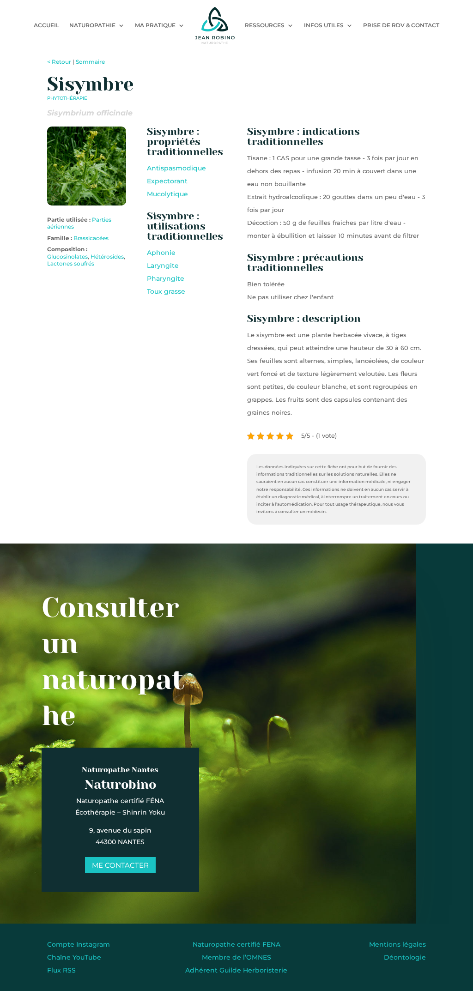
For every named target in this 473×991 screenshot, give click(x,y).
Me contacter (120, 865)
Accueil (46, 25)
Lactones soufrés (70, 263)
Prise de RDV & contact (401, 25)
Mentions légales (397, 944)
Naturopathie (92, 25)
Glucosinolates (67, 256)
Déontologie (405, 957)
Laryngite (163, 265)
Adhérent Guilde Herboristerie (236, 970)
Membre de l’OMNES (236, 957)
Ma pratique (155, 25)
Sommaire (90, 61)
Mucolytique (167, 194)
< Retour (59, 61)
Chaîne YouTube (74, 957)
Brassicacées (91, 238)
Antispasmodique (176, 168)
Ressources (265, 25)
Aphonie (161, 252)
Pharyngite (165, 278)
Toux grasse (166, 291)
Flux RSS (61, 970)
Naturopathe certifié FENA (236, 944)
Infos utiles (324, 25)
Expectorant (167, 181)
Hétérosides (107, 256)
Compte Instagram (78, 944)
